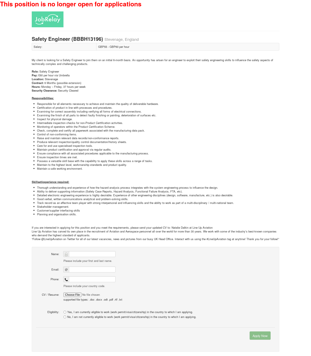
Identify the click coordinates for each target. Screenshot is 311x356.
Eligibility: (53, 312)
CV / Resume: (50, 295)
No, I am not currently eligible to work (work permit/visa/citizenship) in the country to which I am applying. (131, 317)
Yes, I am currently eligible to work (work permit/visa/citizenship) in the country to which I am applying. (130, 312)
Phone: (55, 279)
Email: (55, 269)
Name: (55, 254)
